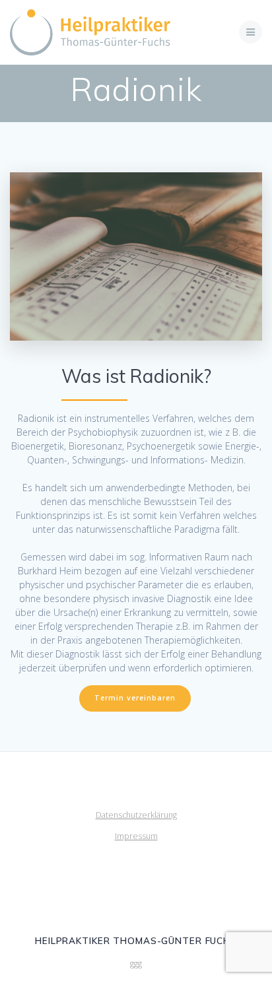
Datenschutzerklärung (136, 815)
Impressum (136, 836)
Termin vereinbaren (135, 697)
